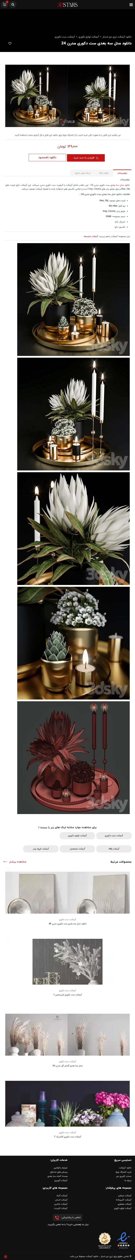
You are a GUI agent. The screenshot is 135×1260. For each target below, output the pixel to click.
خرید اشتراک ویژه (123, 1172)
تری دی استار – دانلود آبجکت (99, 1256)
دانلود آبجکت (125, 1167)
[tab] (122, 173)
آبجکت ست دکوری (65, 37)
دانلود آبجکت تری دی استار (116, 37)
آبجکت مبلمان (124, 1195)
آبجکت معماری (124, 1204)
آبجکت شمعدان (77, 849)
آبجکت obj (114, 849)
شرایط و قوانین (61, 1167)
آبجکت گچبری (61, 1180)
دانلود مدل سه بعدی (120, 185)
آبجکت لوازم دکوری (88, 37)
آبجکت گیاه (62, 1195)
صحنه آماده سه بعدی (57, 1176)
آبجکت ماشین (61, 1204)
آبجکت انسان (61, 1200)
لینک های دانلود (83, 173)
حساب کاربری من (123, 1176)
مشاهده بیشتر (17, 862)
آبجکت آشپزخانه (123, 1200)
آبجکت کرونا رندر (41, 849)
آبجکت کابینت (61, 1208)
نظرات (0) (104, 173)
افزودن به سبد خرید (83, 157)
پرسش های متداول (59, 1172)
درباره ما (127, 1180)
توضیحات (122, 173)
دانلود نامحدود (47, 157)
